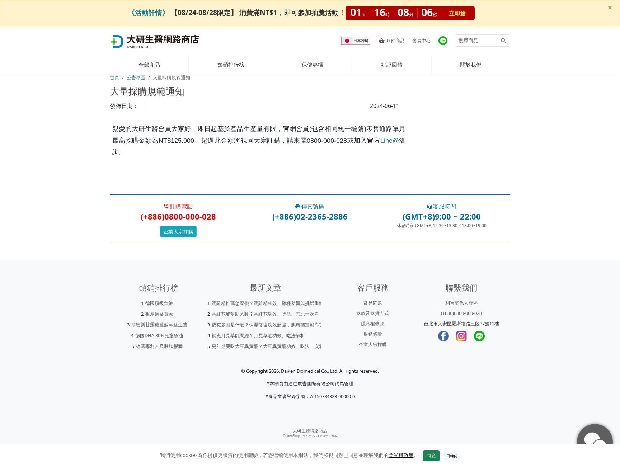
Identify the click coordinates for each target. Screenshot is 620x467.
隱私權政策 (401, 455)
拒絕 (452, 455)
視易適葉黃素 (159, 314)
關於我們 (471, 64)
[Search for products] (503, 40)
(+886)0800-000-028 (461, 313)
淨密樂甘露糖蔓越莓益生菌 (159, 324)
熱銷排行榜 (230, 64)
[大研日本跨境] (356, 41)
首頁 (114, 77)
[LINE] (479, 336)
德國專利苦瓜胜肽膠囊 (159, 346)
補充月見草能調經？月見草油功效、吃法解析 (258, 335)
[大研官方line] (443, 40)
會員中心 (421, 40)
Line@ (389, 140)
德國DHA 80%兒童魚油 (159, 335)
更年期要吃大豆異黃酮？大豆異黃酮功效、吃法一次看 (268, 346)
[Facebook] (443, 336)
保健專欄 (312, 64)
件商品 (396, 40)
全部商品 (149, 64)
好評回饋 (392, 64)
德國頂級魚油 (159, 303)
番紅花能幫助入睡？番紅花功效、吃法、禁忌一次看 (265, 314)
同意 (431, 455)
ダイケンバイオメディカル (319, 436)
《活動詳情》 (148, 12)
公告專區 (136, 77)
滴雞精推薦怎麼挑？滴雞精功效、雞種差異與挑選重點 (268, 303)
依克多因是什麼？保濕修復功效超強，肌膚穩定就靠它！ (270, 324)
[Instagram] (461, 336)
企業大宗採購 (178, 231)
